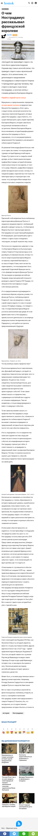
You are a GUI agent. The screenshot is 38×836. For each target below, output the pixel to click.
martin (9, 35)
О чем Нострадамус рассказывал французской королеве (13, 22)
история (6, 713)
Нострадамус (18, 713)
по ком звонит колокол (11, 105)
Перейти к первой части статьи (14, 98)
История (5, 9)
